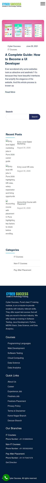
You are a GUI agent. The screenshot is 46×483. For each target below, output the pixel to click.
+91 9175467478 (26, 457)
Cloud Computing (16, 357)
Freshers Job (13, 396)
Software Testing (15, 353)
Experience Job (15, 391)
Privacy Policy (14, 405)
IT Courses (12, 49)
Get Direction (11, 462)
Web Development (16, 348)
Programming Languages (19, 343)
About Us (12, 381)
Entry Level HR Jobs (25, 167)
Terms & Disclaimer (16, 410)
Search (9, 111)
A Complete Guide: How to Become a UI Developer (22, 58)
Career (11, 386)
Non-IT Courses (20, 263)
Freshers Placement (17, 401)
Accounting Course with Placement (26, 203)
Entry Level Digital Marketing (24, 142)
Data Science (14, 362)
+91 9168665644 (26, 439)
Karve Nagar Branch (17, 415)
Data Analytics (14, 367)
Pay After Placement (22, 270)
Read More (10, 91)
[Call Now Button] (6, 477)
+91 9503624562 (26, 448)
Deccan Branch (15, 420)
